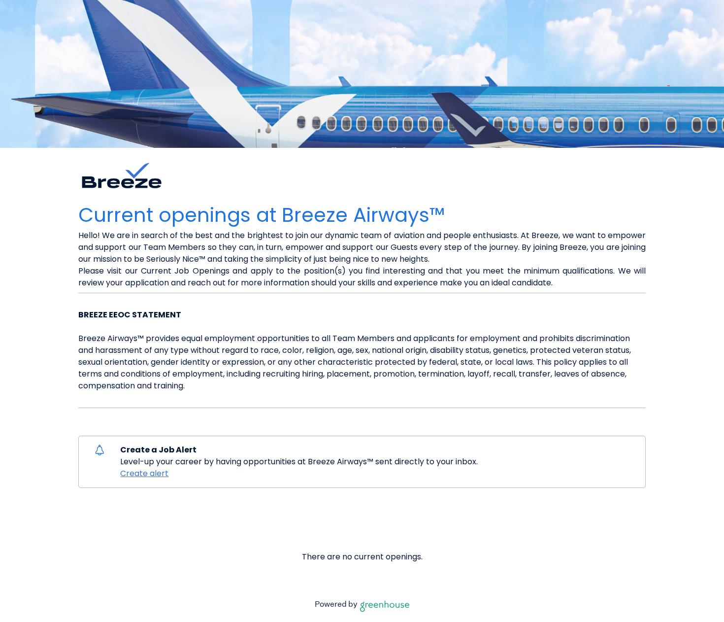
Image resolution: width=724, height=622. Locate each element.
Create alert (144, 473)
